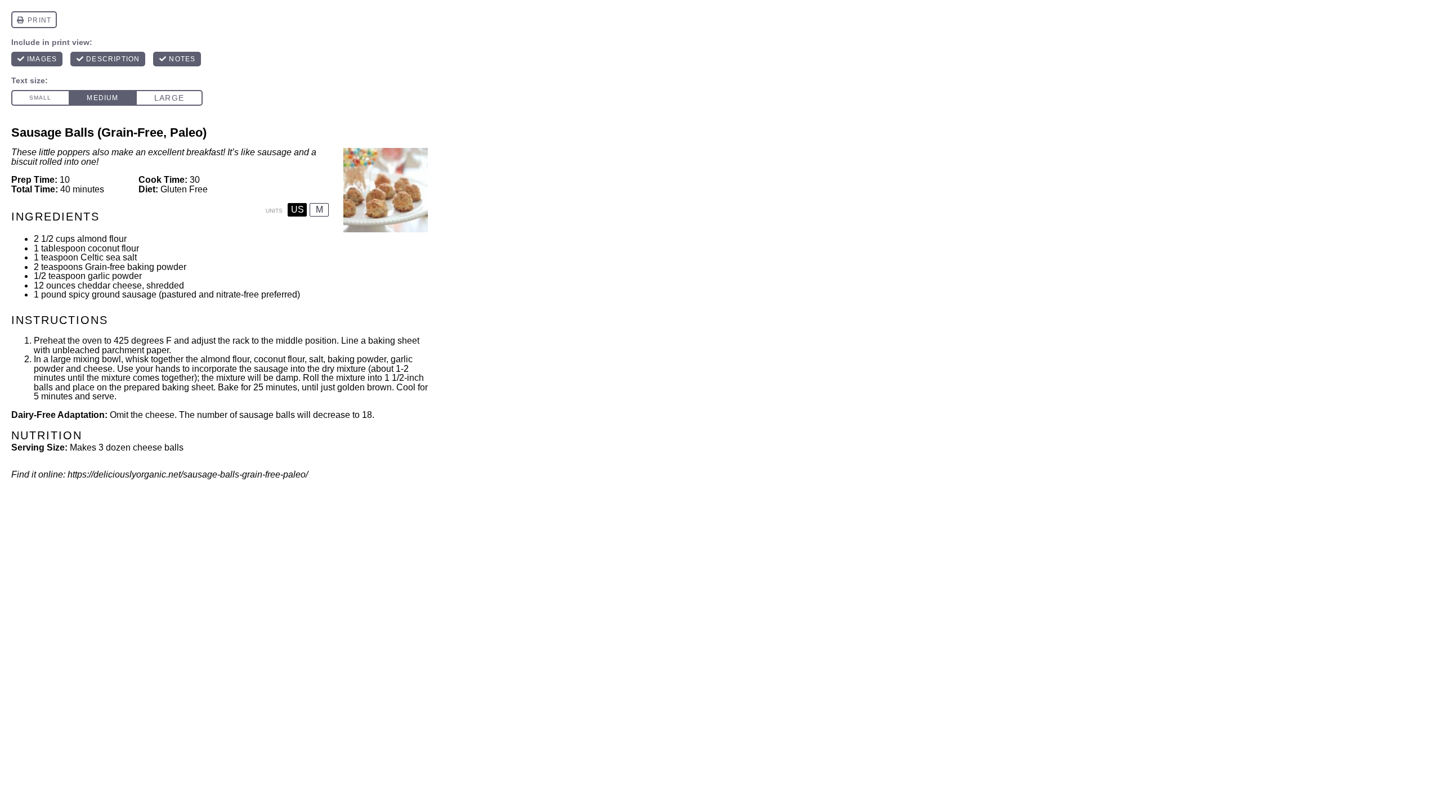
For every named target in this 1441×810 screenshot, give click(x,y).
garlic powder (115, 276)
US (297, 209)
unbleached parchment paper (110, 350)
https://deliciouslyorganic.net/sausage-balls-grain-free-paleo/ (188, 474)
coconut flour (113, 248)
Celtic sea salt (108, 257)
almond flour (102, 239)
